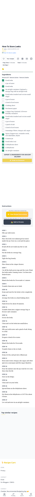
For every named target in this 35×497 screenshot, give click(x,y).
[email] (26, 58)
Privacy (3, 471)
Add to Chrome (19, 222)
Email (2, 480)
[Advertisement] (17, 22)
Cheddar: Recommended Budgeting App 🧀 (15, 491)
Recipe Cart (10, 462)
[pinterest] (22, 58)
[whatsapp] (31, 58)
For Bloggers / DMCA (7, 482)
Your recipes (10, 58)
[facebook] (18, 58)
